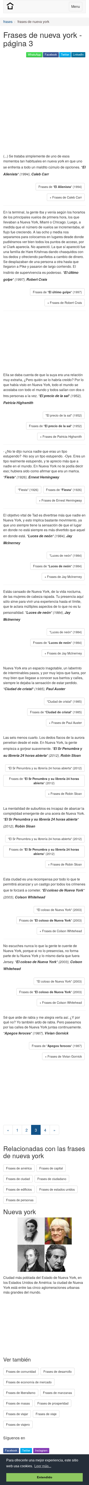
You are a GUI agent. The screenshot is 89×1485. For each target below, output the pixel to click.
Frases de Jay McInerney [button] (64, 576)
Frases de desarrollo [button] (57, 1371)
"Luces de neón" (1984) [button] (65, 555)
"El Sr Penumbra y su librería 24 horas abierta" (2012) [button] (45, 768)
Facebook (51, 54)
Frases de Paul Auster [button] (66, 722)
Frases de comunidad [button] (21, 1371)
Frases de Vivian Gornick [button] (65, 1056)
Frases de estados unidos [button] (57, 1189)
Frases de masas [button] (18, 1403)
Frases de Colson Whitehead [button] (62, 931)
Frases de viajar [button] (17, 1414)
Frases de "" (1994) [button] (60, 186)
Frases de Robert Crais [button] (66, 302)
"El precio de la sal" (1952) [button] (64, 415)
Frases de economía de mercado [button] (29, 1382)
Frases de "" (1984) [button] (57, 566)
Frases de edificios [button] (19, 1189)
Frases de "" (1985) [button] (56, 712)
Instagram (41, 1450)
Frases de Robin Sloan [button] (66, 793)
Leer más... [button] (42, 1466)
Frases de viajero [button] (18, 1424)
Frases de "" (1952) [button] (55, 426)
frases (8, 21)
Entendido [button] (44, 1477)
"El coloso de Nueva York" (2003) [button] (59, 910)
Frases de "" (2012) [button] (44, 780)
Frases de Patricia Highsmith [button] (62, 436)
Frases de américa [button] (19, 1168)
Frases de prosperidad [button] (52, 1403)
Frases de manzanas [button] (57, 1392)
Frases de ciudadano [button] (51, 1179)
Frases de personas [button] (19, 1200)
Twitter (65, 54)
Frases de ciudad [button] (18, 1179)
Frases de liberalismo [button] (20, 1392)
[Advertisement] (44, 106)
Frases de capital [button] (51, 1168)
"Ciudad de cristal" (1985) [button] (64, 701)
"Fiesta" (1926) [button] (28, 490)
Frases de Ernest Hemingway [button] (61, 500)
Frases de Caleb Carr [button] (67, 197)
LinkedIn (78, 54)
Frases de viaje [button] (46, 1414)
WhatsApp (34, 54)
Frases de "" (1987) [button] (57, 1046)
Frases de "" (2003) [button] (50, 920)
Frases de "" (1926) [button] (64, 490)
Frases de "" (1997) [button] (57, 292)
